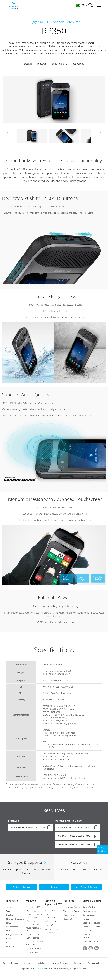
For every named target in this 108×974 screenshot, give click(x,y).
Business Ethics (89, 915)
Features (41, 63)
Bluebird (41, 968)
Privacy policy (95, 963)
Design (28, 63)
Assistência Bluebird (52, 917)
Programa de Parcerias (72, 907)
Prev (7, 135)
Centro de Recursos (59, 963)
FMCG (8, 923)
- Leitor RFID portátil (33, 948)
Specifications (59, 63)
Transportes (11, 911)
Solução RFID (30, 944)
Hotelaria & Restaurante (15, 919)
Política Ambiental (89, 911)
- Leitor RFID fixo (32, 952)
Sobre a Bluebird (92, 900)
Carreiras (86, 937)
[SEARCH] (90, 5)
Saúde (8, 938)
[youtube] (90, 948)
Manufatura (10, 946)
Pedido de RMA (50, 921)
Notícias (86, 919)
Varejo (8, 907)
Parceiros (68, 900)
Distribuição (10, 915)
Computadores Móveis (34, 907)
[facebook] (85, 948)
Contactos (77, 963)
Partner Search (69, 915)
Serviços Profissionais (14, 934)
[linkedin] (96, 948)
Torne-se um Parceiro (71, 911)
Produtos (30, 900)
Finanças (9, 930)
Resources (78, 63)
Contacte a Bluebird (90, 941)
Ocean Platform (69, 919)
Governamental (12, 926)
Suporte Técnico (51, 925)
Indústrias (12, 900)
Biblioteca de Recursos (91, 923)
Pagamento (10, 942)
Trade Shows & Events (91, 926)
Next (101, 135)
